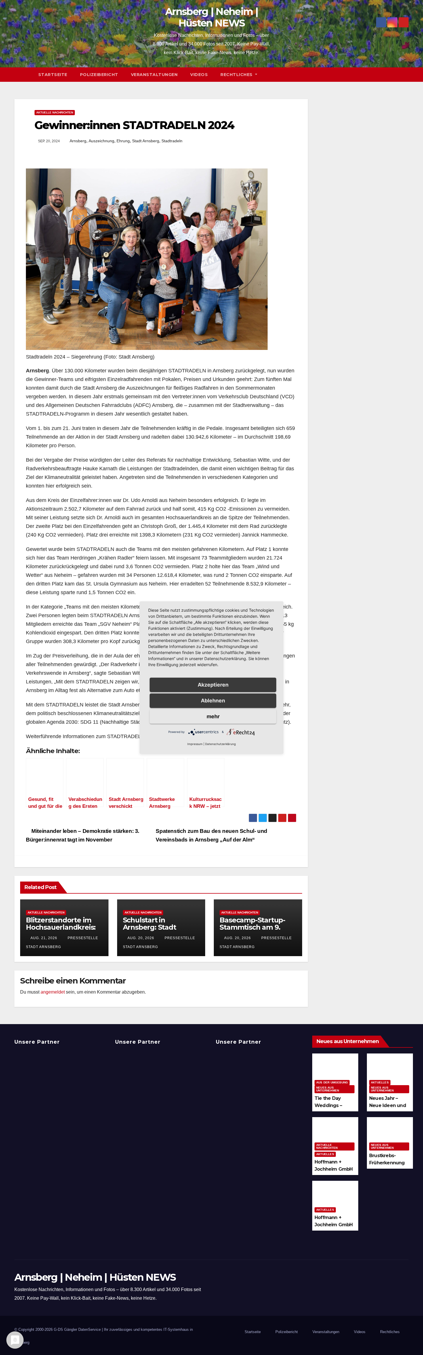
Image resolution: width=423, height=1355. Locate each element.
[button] (407, 74)
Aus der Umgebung (332, 1082)
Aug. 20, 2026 (140, 938)
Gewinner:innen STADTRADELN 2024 (134, 125)
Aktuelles (380, 1082)
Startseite (52, 74)
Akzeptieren (213, 685)
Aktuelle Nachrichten (54, 112)
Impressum (195, 744)
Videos (199, 74)
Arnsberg (78, 141)
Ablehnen (213, 701)
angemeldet (53, 992)
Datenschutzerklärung (220, 744)
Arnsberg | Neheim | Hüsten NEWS (211, 17)
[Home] (23, 74)
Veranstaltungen (154, 74)
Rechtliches (237, 74)
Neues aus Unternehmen (327, 1089)
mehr (213, 716)
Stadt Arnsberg (145, 141)
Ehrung (123, 141)
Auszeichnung (101, 141)
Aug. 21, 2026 (44, 938)
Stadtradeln (171, 141)
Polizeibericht (99, 74)
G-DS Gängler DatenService (77, 1329)
